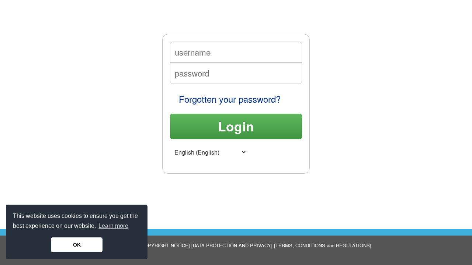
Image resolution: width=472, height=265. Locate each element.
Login (236, 126)
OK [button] (77, 245)
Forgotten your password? (230, 99)
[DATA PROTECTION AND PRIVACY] (231, 245)
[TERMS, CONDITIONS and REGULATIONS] (322, 245)
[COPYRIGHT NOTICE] (164, 245)
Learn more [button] (113, 226)
